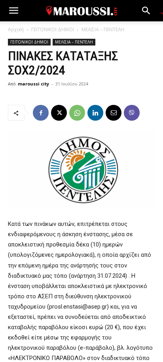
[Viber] (132, 113)
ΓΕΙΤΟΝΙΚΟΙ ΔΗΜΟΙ (52, 29)
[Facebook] (41, 113)
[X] (59, 113)
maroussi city (33, 84)
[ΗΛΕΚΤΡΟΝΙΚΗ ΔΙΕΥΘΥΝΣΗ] (113, 113)
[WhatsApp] (77, 113)
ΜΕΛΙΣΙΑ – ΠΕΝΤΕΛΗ (103, 29)
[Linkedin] (95, 113)
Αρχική (16, 29)
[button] (13, 10)
